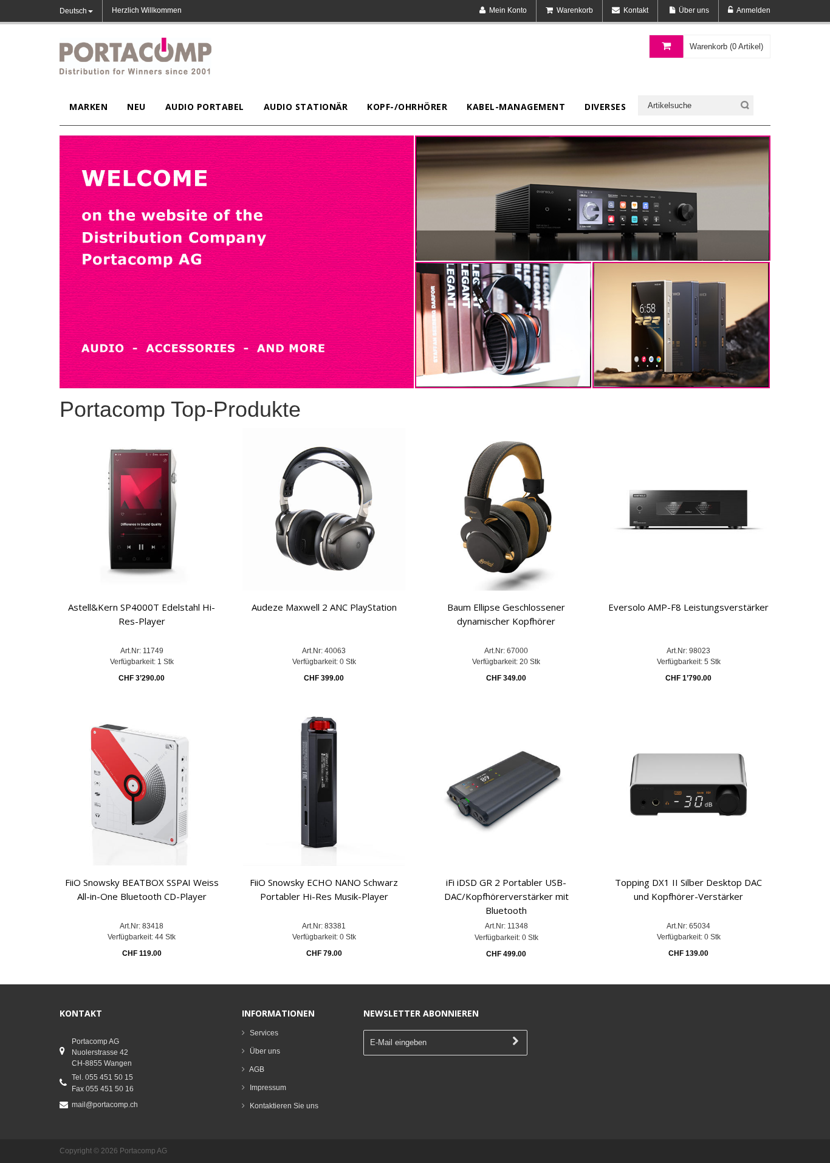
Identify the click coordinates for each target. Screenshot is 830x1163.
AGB (256, 1069)
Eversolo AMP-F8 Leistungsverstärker (688, 607)
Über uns (265, 1051)
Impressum (268, 1087)
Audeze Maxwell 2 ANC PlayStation (324, 607)
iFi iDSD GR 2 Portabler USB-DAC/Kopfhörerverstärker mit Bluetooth (506, 896)
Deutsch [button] (73, 11)
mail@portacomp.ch (105, 1104)
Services (264, 1033)
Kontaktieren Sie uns (284, 1106)
